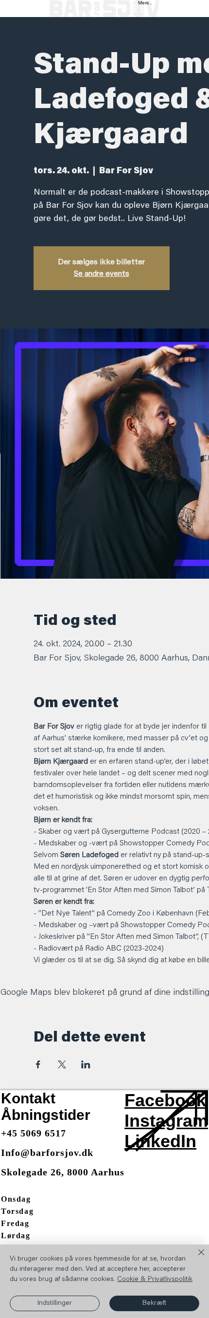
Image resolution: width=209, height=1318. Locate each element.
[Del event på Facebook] (38, 1064)
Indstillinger (54, 1303)
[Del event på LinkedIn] (85, 1064)
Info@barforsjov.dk (47, 1152)
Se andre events (101, 274)
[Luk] (195, 1258)
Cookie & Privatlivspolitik (154, 1279)
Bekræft (154, 1303)
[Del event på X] (62, 1064)
